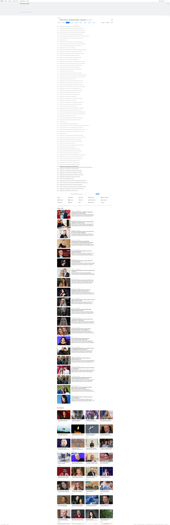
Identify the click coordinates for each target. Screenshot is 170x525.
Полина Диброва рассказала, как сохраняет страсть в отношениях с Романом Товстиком (82, 349)
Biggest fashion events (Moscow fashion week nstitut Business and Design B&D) (72, 32)
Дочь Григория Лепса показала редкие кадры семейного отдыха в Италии (81, 310)
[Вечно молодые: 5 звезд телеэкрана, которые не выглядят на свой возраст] (63, 445)
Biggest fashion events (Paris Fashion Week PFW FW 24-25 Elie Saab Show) (72, 108)
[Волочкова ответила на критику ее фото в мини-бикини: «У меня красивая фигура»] (78, 516)
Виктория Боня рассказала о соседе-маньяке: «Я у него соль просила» (82, 261)
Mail (1, 524)
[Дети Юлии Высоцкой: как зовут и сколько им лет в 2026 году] (78, 487)
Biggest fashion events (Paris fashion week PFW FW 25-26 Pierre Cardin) (71, 80)
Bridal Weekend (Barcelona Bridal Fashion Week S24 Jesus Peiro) (70, 92)
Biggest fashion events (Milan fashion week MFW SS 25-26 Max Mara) (71, 170)
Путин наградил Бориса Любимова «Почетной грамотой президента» (81, 251)
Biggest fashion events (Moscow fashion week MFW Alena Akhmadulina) (71, 184)
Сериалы (107, 22)
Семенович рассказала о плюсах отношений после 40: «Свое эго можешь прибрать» (82, 232)
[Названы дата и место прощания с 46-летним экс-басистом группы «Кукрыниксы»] (92, 502)
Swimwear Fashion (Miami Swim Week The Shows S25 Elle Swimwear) (71, 65)
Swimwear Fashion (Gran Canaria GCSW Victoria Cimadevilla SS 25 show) (71, 34)
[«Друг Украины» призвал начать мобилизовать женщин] (92, 473)
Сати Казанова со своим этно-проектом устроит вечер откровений (81, 397)
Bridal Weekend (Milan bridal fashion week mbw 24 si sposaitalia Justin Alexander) (73, 43)
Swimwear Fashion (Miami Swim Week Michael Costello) (68, 106)
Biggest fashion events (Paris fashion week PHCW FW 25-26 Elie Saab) (71, 172)
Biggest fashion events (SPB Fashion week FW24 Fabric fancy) (69, 162)
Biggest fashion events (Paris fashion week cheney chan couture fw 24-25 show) (72, 137)
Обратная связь (166, 524)
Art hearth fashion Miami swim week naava (66, 71)
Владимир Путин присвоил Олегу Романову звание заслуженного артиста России (82, 222)
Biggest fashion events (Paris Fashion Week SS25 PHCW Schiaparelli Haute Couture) (73, 180)
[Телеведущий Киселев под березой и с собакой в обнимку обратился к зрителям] (106, 431)
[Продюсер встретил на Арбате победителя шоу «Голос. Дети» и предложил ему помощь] (63, 473)
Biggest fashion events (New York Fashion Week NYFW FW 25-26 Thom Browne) (72, 63)
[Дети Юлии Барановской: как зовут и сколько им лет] (106, 459)
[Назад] (166, 3)
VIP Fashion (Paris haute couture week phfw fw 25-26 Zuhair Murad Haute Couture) (73, 186)
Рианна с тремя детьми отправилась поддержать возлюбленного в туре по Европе (82, 212)
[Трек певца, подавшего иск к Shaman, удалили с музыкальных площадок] (78, 459)
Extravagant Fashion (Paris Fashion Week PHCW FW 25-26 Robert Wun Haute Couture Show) (74, 125)
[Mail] (1, 1)
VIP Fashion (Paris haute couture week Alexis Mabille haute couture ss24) (71, 127)
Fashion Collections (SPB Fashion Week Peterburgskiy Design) (69, 94)
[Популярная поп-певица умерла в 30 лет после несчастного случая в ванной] (78, 431)
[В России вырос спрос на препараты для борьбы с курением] (106, 487)
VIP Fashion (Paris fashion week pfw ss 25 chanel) (67, 78)
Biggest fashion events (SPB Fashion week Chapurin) (68, 96)
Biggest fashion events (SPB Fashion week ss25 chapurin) (69, 190)
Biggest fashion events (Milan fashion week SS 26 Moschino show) (70, 26)
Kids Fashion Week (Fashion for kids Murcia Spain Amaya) (69, 123)
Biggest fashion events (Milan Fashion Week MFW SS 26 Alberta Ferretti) (71, 90)
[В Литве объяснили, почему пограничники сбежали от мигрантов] (63, 431)
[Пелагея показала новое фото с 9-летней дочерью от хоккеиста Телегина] (78, 473)
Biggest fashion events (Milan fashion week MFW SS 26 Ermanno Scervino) (71, 102)
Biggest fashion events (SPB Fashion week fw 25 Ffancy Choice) (70, 176)
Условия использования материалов (159, 524)
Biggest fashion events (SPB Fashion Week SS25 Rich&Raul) (69, 168)
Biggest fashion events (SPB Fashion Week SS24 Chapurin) (69, 166)
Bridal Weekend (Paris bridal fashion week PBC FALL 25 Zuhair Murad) (71, 69)
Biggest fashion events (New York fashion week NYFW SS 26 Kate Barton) (71, 41)
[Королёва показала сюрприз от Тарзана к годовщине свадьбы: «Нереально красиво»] (78, 502)
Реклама (7, 524)
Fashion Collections (63, 121)
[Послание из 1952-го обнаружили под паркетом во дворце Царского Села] (78, 445)
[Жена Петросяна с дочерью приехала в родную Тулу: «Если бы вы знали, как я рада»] (92, 445)
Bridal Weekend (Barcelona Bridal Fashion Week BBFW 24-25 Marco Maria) (71, 28)
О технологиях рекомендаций (141, 524)
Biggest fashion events (63, 133)
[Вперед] (168, 3)
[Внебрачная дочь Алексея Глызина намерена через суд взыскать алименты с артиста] (106, 473)
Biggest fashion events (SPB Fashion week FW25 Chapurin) (69, 59)
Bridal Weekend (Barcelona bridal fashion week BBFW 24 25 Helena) (70, 57)
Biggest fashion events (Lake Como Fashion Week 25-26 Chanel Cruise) (71, 82)
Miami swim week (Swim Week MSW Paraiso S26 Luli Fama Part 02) (70, 45)
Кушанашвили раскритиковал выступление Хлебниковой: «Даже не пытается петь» (80, 290)
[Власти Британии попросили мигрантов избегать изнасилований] (92, 487)
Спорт (112, 22)
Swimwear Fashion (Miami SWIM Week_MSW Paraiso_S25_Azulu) (70, 67)
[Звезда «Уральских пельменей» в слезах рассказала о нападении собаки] (63, 487)
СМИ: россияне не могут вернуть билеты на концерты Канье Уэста (81, 358)
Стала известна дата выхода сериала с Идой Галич (82, 280)
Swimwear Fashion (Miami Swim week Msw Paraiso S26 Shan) (69, 55)
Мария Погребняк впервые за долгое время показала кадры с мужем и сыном (83, 300)
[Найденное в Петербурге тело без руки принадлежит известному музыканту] (78, 417)
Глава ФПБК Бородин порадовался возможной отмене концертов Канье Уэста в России (81, 378)
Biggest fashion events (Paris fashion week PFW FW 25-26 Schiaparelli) (71, 51)
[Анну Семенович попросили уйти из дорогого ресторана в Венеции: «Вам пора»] (63, 417)
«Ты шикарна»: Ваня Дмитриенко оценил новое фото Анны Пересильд (82, 368)
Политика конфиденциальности (149, 524)
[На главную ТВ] (2, 1)
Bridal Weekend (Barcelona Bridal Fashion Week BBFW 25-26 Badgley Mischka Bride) (73, 49)
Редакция (135, 524)
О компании (4, 524)
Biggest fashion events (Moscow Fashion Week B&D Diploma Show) (70, 88)
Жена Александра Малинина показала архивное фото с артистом (83, 271)
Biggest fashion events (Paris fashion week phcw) (67, 47)
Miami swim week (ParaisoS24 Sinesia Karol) (67, 178)
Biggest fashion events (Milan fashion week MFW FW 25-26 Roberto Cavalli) (72, 53)
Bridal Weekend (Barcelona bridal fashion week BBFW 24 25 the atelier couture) (72, 61)
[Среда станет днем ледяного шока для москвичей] (106, 516)
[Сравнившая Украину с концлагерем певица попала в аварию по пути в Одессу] (92, 417)
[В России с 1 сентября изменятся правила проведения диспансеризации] (63, 459)
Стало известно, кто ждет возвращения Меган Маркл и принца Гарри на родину (81, 388)
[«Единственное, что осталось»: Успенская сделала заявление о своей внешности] (106, 417)
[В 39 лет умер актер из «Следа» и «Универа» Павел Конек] (106, 502)
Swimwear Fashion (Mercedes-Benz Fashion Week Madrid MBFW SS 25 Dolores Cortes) (74, 182)
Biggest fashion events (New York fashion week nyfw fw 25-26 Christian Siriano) (72, 30)
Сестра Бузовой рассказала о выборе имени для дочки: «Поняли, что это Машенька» (81, 329)
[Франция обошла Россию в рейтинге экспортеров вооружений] (92, 431)
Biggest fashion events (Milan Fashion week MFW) (68, 115)
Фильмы (103, 22)
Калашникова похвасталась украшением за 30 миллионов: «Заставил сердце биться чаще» (82, 242)
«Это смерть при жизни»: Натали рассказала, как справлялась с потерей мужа (82, 320)
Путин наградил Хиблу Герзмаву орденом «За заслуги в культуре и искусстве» (80, 339)
